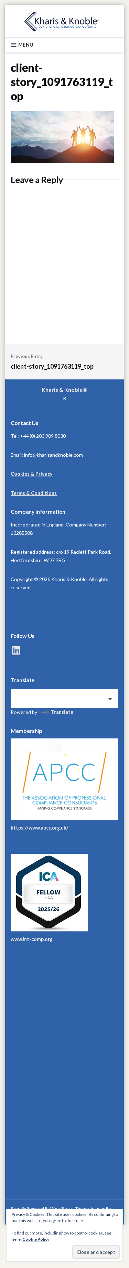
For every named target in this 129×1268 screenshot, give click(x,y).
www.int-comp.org (32, 939)
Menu (25, 45)
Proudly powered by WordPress (42, 1208)
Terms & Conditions (34, 493)
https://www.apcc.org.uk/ (39, 828)
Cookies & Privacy (32, 474)
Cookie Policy (35, 1239)
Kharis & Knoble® (64, 389)
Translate (62, 712)
